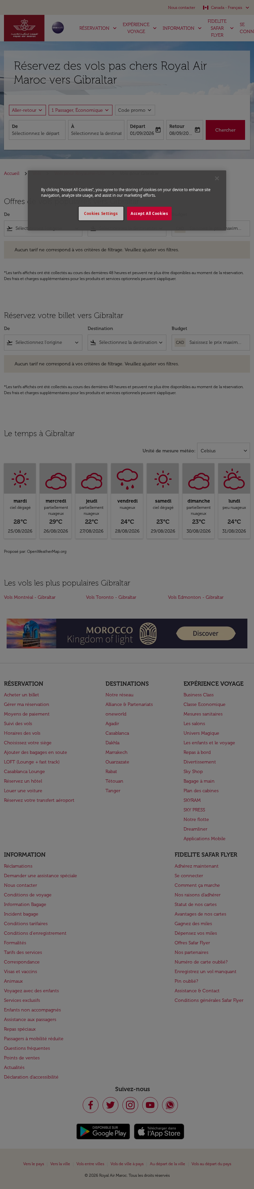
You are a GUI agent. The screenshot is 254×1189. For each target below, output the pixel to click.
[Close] (217, 178)
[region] (127, 201)
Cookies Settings (101, 213)
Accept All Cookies (149, 213)
